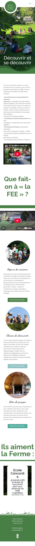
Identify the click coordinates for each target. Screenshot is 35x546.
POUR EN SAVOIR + (18, 300)
